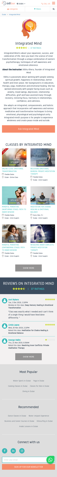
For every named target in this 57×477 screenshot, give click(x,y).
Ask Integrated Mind (28, 128)
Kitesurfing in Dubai (44, 421)
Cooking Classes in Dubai (17, 386)
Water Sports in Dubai (22, 381)
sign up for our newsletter (28, 466)
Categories (13, 9)
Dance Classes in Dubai (17, 416)
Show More (28, 268)
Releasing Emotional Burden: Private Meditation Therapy (42, 171)
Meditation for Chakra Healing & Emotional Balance (40, 209)
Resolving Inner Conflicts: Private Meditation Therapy (42, 247)
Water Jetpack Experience (39, 416)
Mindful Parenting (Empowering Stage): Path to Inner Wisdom (13, 247)
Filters (38, 9)
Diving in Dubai (28, 391)
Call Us (46, 4)
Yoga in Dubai (38, 381)
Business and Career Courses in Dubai (19, 421)
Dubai (21, 4)
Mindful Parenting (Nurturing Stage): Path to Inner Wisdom (14, 209)
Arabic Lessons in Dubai (28, 426)
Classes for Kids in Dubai (39, 386)
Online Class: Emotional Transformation (12, 169)
